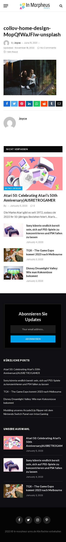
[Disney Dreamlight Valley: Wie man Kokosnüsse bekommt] (13, 273)
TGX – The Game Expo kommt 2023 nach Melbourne (32, 391)
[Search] (60, 6)
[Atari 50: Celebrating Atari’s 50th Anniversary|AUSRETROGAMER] (33, 173)
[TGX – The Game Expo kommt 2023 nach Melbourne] (13, 255)
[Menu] (6, 6)
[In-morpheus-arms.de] (34, 6)
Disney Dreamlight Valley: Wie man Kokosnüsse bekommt (42, 272)
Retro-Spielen (13, 188)
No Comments (48, 47)
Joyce (17, 42)
